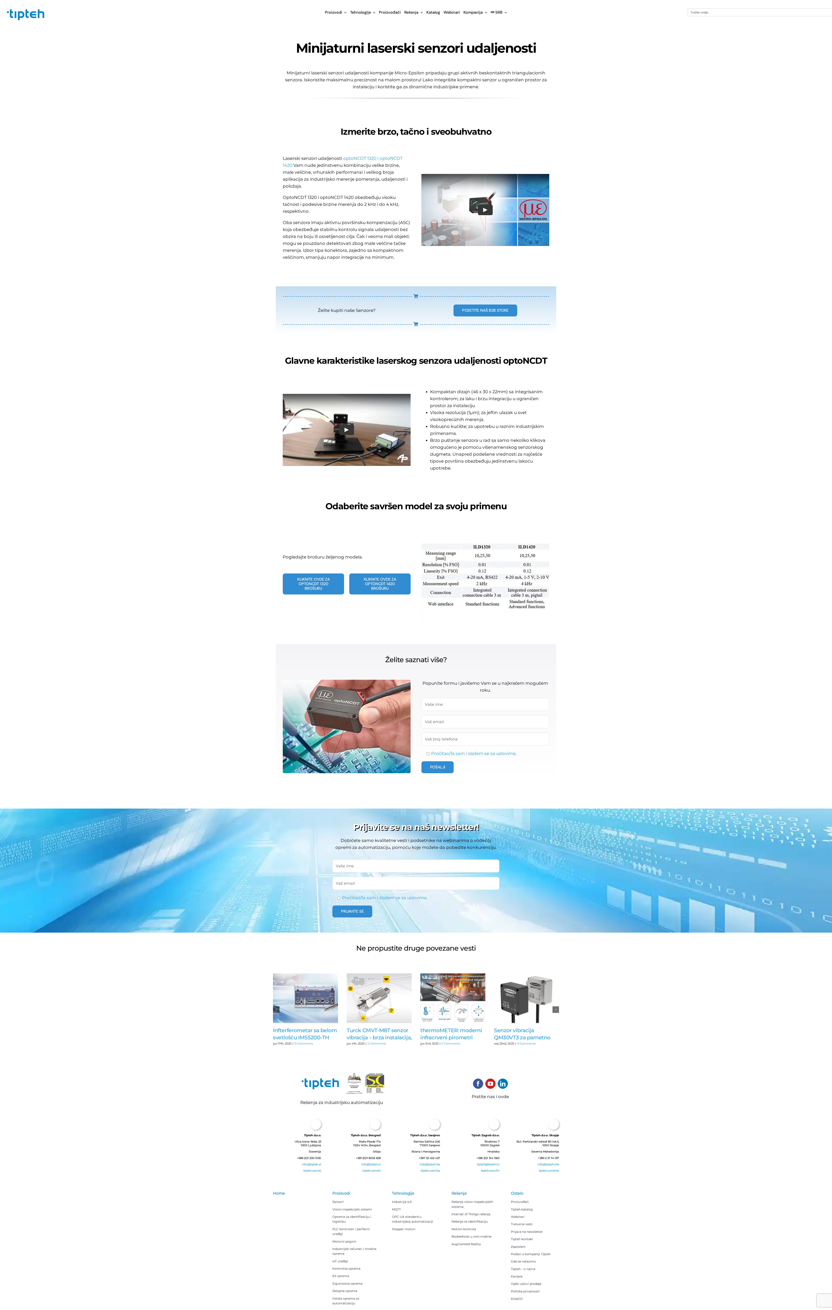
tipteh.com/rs (371, 1173)
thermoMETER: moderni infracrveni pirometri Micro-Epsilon (451, 1034)
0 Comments (303, 1043)
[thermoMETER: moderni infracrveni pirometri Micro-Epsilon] (452, 998)
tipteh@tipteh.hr (488, 1167)
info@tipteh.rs (371, 1167)
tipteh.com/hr (490, 1173)
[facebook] (478, 1084)
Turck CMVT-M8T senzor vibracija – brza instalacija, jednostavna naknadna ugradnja (379, 1034)
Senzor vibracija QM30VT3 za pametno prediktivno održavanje (523, 1034)
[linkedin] (503, 1084)
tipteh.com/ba (430, 1176)
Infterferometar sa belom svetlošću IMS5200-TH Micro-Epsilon (305, 1034)
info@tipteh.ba (430, 1170)
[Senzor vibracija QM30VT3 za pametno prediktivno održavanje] (526, 998)
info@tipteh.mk (548, 1166)
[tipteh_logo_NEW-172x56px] (25, 10)
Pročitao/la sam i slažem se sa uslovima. (474, 753)
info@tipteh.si (311, 1167)
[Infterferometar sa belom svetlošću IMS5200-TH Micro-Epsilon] (305, 998)
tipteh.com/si (312, 1173)
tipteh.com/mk (549, 1172)
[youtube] (490, 1084)
